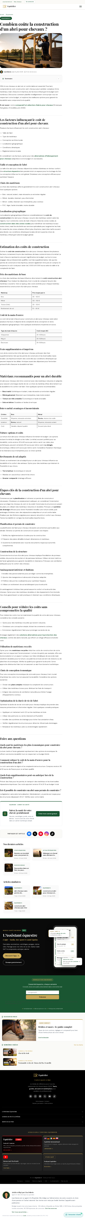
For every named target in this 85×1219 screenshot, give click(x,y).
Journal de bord (7, 2)
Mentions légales (37, 1181)
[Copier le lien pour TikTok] (52, 834)
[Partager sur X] (35, 834)
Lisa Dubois (29, 1192)
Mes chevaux (17, 2)
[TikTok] (54, 1096)
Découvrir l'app (12, 956)
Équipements (9, 14)
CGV (46, 1181)
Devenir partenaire (38, 1103)
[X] (45, 1096)
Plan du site (64, 1181)
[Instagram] (35, 1096)
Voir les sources (51, 1208)
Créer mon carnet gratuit (47, 814)
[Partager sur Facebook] (29, 834)
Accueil (2, 14)
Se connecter (30, 1)
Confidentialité (54, 1181)
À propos (20, 1181)
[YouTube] (50, 1096)
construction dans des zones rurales (15, 224)
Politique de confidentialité (30, 1003)
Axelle (24, 1215)
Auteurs (27, 1181)
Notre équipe (40, 1101)
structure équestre (11, 171)
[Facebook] (40, 1096)
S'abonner (42, 997)
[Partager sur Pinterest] (40, 834)
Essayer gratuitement (14, 962)
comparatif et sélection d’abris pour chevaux (34, 105)
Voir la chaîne (78, 1045)
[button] (81, 6)
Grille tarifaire (48, 1103)
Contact (46, 1101)
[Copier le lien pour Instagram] (46, 834)
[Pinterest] (30, 1096)
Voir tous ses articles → (20, 1212)
